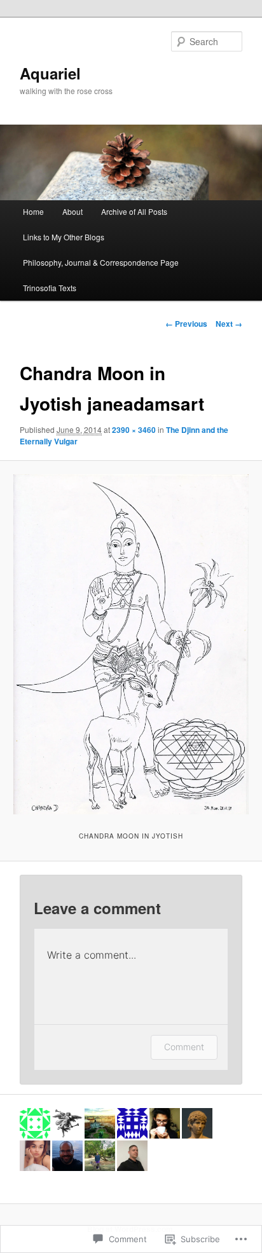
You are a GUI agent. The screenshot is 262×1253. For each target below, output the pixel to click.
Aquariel (50, 73)
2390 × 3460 (134, 429)
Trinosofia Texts (49, 287)
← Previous (186, 323)
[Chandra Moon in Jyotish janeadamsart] (130, 644)
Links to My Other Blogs (63, 236)
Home (33, 211)
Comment (184, 1046)
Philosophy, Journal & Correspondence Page (101, 262)
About (72, 211)
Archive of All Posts (134, 211)
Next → (229, 323)
